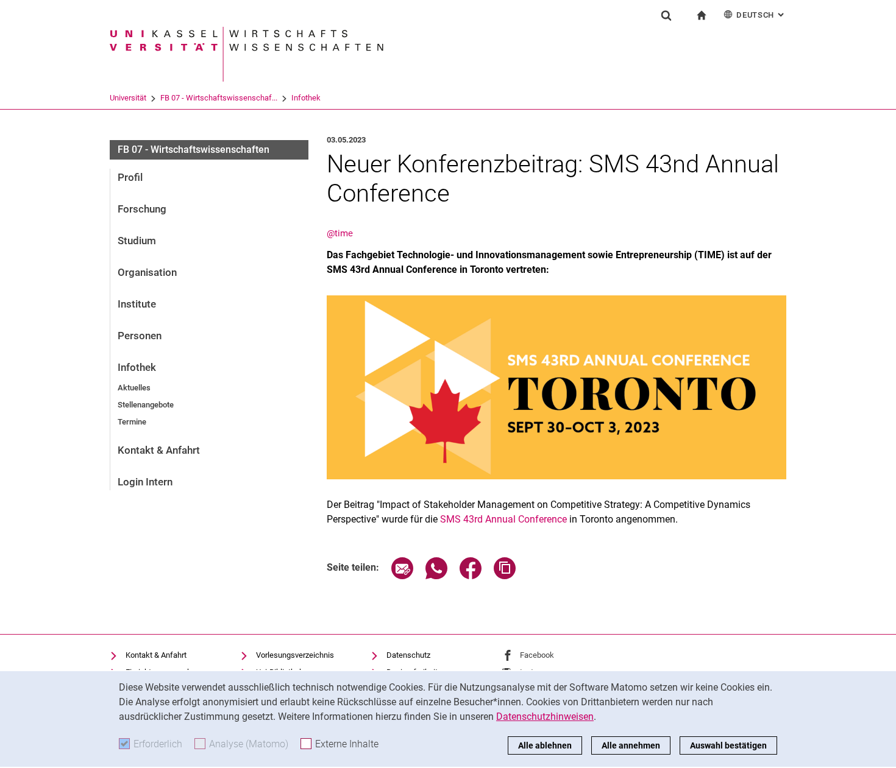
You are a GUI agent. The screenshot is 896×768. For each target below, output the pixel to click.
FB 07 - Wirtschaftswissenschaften (193, 149)
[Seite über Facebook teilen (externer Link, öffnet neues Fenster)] (471, 576)
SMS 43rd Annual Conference (503, 519)
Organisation (147, 272)
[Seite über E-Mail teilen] (402, 576)
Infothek (306, 97)
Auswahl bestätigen (728, 745)
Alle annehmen (631, 745)
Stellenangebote (146, 404)
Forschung (142, 209)
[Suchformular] (666, 15)
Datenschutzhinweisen (545, 716)
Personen (140, 335)
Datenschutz (408, 655)
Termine (132, 421)
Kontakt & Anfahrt (159, 450)
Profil (130, 177)
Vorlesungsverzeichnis (295, 655)
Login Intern (145, 482)
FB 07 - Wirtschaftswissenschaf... (218, 97)
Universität (128, 97)
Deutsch (761, 14)
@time (340, 233)
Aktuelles (134, 387)
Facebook (537, 655)
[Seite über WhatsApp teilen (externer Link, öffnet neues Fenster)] (436, 576)
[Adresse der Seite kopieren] (505, 576)
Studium (137, 240)
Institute (137, 304)
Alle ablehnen (545, 745)
